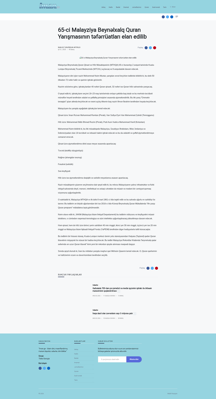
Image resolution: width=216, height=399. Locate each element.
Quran (147, 7)
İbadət (118, 7)
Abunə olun (134, 359)
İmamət (126, 7)
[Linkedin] (171, 16)
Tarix (164, 7)
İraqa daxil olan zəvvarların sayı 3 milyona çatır (113, 313)
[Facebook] (163, 16)
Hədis (111, 7)
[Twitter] (167, 16)
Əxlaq (103, 7)
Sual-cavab (156, 7)
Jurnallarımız (136, 7)
